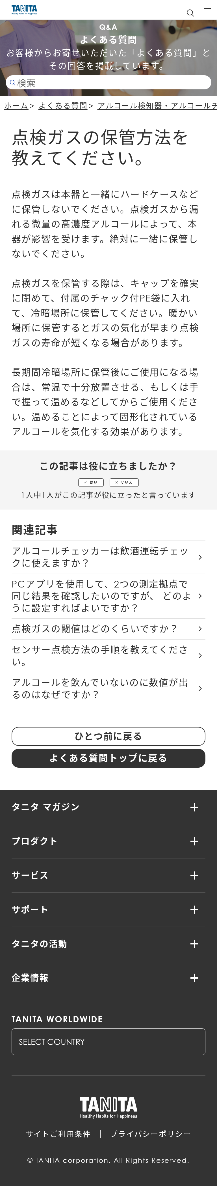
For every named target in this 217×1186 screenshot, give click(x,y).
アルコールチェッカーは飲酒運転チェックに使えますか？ (100, 557)
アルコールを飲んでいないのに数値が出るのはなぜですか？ (100, 688)
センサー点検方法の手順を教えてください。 (100, 656)
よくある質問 (63, 105)
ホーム (16, 105)
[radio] (91, 482)
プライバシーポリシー (151, 1134)
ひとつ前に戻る (108, 736)
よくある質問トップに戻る (108, 758)
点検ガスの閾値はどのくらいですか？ (95, 628)
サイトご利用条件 (58, 1134)
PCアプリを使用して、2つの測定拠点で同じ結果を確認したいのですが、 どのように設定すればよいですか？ (102, 596)
